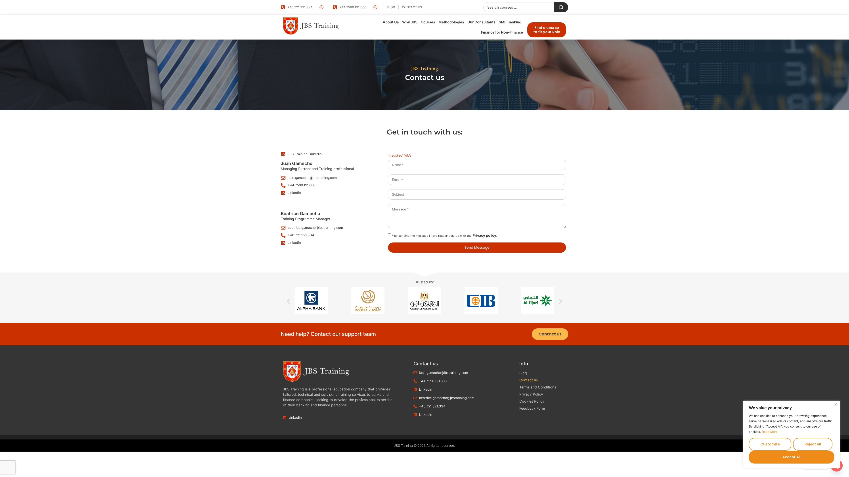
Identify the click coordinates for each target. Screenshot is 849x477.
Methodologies (451, 22)
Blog (523, 373)
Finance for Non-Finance (502, 32)
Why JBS (409, 22)
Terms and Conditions (537, 387)
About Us (391, 22)
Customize (770, 444)
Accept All (791, 457)
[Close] (835, 404)
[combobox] (518, 7)
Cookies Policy (531, 401)
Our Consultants (481, 22)
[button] (288, 301)
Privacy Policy (531, 394)
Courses (428, 22)
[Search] (561, 7)
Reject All (813, 444)
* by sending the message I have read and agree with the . (444, 235)
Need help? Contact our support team (328, 334)
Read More (770, 431)
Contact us (528, 380)
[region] (791, 434)
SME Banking (510, 22)
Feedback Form (532, 408)
